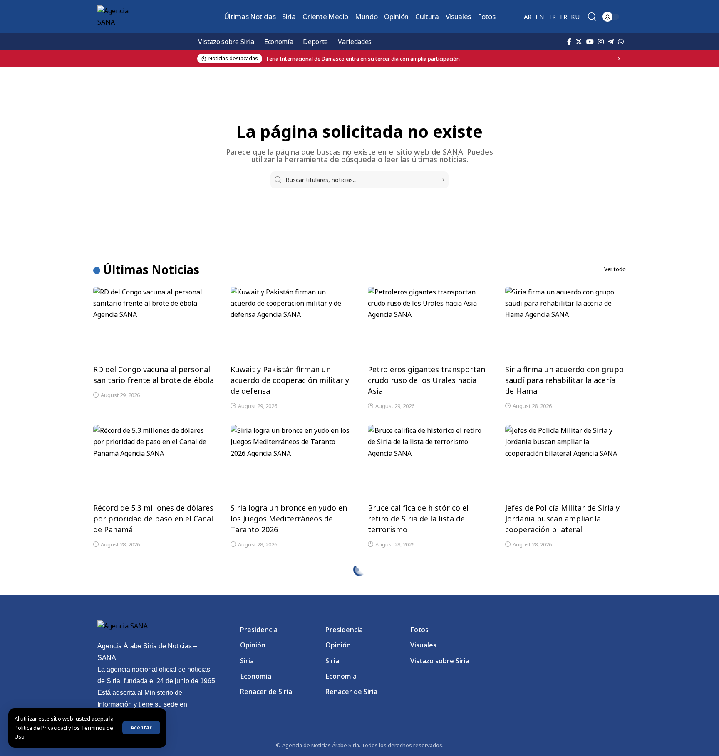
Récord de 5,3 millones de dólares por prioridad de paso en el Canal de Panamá (153, 518)
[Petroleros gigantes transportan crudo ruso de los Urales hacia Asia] (428, 323)
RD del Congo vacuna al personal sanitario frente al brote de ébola (153, 374)
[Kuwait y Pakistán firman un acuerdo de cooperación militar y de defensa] (291, 323)
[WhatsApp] (621, 41)
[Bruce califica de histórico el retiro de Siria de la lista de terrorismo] (428, 461)
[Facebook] (569, 41)
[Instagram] (601, 41)
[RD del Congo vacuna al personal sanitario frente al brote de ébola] (153, 323)
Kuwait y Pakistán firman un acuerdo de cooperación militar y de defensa (290, 380)
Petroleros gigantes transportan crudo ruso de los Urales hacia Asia (426, 380)
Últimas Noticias (151, 269)
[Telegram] (611, 41)
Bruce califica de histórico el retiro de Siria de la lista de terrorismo (418, 518)
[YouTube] (590, 41)
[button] (141, 727)
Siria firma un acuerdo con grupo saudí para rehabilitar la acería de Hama (564, 380)
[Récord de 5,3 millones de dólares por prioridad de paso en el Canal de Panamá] (153, 461)
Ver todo (615, 269)
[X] (578, 41)
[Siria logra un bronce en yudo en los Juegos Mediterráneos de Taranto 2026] (291, 461)
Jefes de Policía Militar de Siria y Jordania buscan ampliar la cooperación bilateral (562, 518)
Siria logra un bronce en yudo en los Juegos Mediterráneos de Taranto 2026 (289, 518)
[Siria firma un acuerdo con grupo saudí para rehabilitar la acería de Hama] (565, 323)
